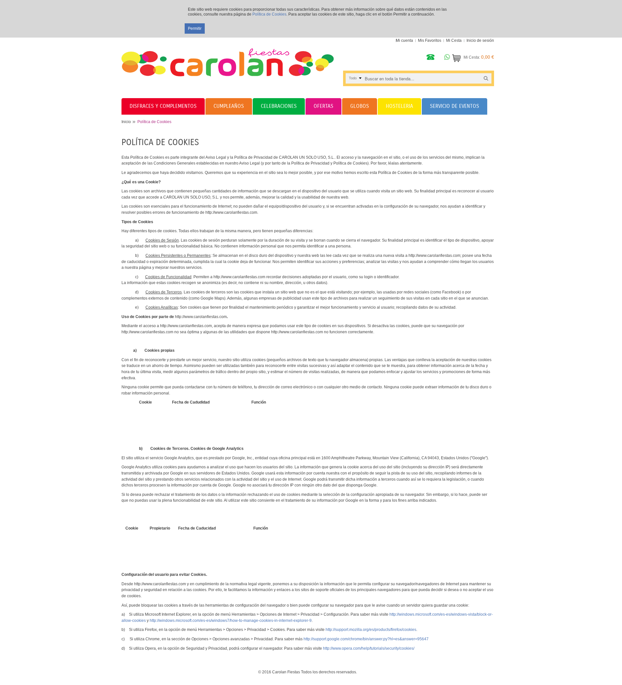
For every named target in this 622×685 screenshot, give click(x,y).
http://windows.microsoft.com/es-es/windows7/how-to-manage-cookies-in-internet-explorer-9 (231, 620)
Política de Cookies (269, 14)
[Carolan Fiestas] (227, 57)
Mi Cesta (454, 40)
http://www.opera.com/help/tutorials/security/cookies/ (368, 648)
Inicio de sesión (480, 40)
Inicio (126, 122)
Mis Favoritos (429, 40)
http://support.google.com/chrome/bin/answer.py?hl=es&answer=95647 (366, 639)
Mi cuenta (404, 40)
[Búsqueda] (485, 78)
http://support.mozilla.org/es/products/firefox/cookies (371, 629)
